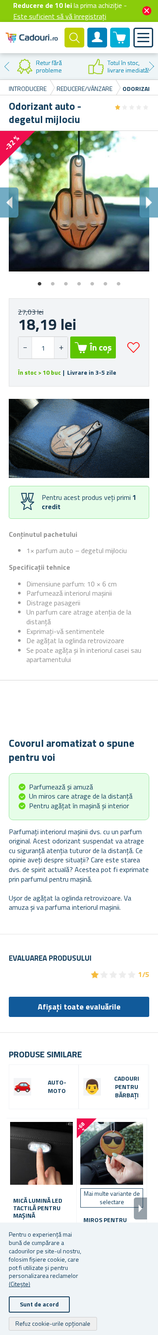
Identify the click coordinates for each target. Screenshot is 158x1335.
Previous (6, 66)
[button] (61, 347)
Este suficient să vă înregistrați (59, 16)
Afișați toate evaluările (79, 1007)
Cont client (97, 45)
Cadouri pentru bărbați (126, 1087)
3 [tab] (65, 280)
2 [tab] (52, 280)
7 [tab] (118, 280)
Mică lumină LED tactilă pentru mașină (37, 1208)
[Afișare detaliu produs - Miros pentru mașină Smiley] (112, 1153)
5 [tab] (92, 280)
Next (151, 66)
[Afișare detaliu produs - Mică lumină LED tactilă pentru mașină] (41, 1153)
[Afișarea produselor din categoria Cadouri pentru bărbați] (92, 1087)
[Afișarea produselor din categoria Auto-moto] (22, 1087)
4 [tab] (79, 280)
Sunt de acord (39, 1304)
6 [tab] (105, 280)
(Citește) (19, 1283)
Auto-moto (57, 1086)
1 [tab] (39, 280)
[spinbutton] (43, 347)
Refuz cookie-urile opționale (52, 1323)
